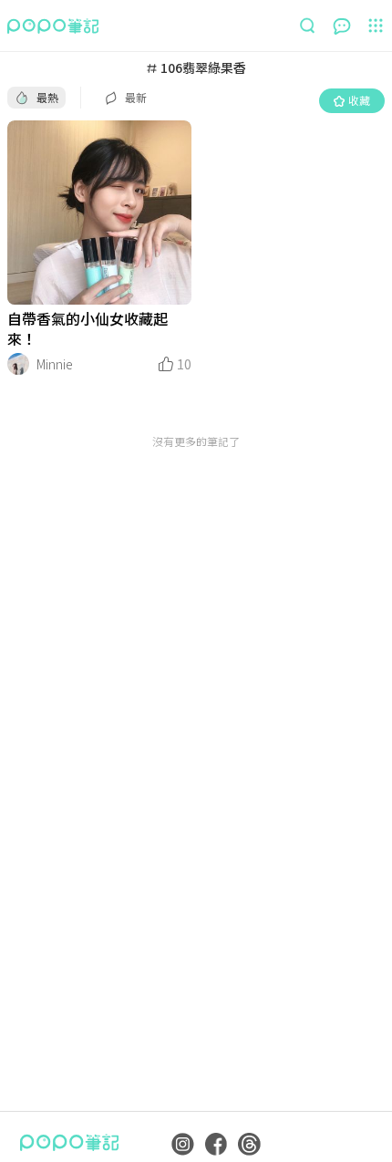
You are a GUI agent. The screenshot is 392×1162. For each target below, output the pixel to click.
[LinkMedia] (99, 212)
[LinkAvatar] (18, 364)
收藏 (359, 100)
